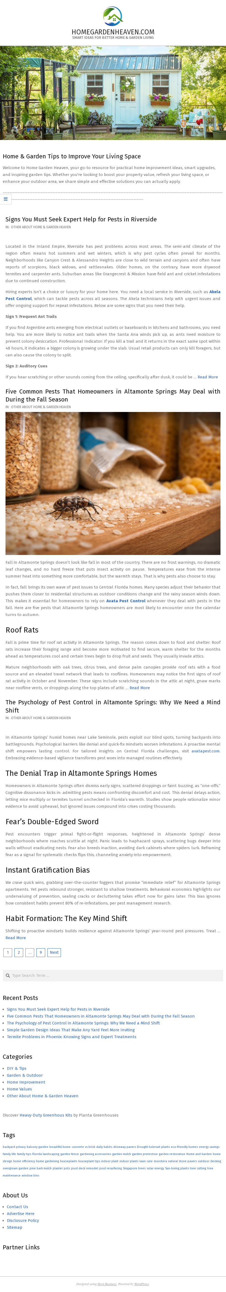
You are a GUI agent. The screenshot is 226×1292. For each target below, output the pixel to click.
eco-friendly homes (184, 1147)
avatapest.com (206, 751)
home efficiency (24, 1161)
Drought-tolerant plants (153, 1147)
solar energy (155, 1168)
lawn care (146, 1161)
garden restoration (172, 1154)
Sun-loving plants (177, 1168)
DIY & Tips (16, 1068)
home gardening (47, 1161)
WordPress (141, 1284)
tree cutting (198, 1168)
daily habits (104, 1147)
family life (9, 1154)
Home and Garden (199, 1154)
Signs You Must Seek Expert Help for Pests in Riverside (81, 219)
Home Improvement (26, 1082)
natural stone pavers (182, 1161)
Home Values (19, 1089)
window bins (30, 1175)
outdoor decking (209, 1161)
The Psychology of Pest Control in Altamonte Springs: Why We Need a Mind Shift (83, 1023)
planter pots (61, 1168)
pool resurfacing (110, 1168)
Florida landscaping (45, 1154)
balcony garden (37, 1147)
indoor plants (129, 1161)
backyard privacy (14, 1147)
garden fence (69, 1154)
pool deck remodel (84, 1168)
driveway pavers (124, 1147)
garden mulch (121, 1154)
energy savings (209, 1147)
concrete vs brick (83, 1147)
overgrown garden (15, 1168)
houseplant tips (89, 1161)
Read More (208, 377)
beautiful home (60, 1147)
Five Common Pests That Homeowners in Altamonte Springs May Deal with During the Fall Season (101, 1016)
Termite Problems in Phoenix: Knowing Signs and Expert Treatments (71, 1036)
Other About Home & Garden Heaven (41, 227)
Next (54, 952)
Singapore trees (134, 1168)
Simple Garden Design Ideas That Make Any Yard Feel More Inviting (71, 1029)
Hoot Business (107, 1284)
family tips (24, 1154)
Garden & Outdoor (25, 1075)
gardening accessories (95, 1154)
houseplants (68, 1161)
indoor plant (110, 1161)
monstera (160, 1161)
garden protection (145, 1154)
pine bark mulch (40, 1168)
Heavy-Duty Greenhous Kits (46, 1115)
